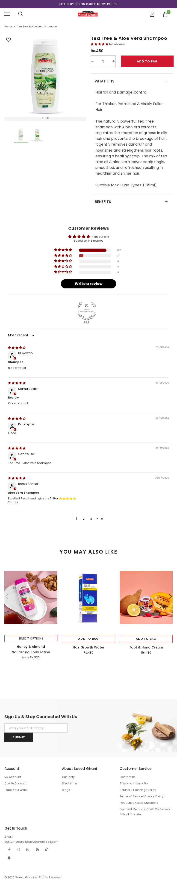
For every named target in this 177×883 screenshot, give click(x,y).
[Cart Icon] (165, 14)
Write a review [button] (89, 283)
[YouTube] (37, 849)
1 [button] (43, 118)
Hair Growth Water (88, 647)
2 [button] (48, 118)
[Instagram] (18, 849)
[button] (100, 44)
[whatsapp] (28, 849)
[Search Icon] (20, 14)
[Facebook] (9, 849)
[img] (17, 347)
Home (8, 26)
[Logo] (88, 14)
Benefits (131, 201)
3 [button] (91, 519)
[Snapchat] (9, 858)
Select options (31, 638)
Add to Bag (88, 639)
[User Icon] (152, 14)
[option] (88, 4)
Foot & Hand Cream (146, 647)
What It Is (131, 81)
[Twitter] (47, 849)
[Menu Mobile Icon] (7, 14)
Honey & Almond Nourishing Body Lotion (31, 649)
